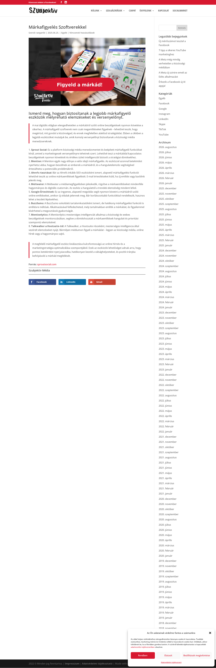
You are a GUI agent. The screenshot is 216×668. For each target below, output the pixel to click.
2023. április (165, 354)
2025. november (168, 193)
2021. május (165, 473)
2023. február (166, 364)
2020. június (165, 529)
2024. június (165, 281)
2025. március (166, 235)
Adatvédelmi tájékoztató (171, 662)
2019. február (166, 612)
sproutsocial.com (46, 264)
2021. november (168, 441)
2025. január (165, 245)
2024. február (166, 302)
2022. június (165, 405)
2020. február (166, 550)
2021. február (166, 488)
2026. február (166, 178)
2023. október (166, 323)
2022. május (165, 410)
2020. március (166, 545)
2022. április (165, 416)
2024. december (167, 250)
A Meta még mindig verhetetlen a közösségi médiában (172, 63)
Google (163, 108)
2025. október (166, 198)
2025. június (165, 219)
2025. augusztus (168, 209)
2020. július (165, 524)
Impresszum (72, 663)
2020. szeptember (169, 514)
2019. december (167, 560)
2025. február (166, 240)
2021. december (167, 436)
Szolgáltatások (114, 11)
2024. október (166, 260)
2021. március (166, 483)
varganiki (40, 32)
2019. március (166, 607)
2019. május (165, 597)
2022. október (166, 385)
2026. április (165, 167)
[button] (210, 632)
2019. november (168, 566)
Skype (162, 124)
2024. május (165, 286)
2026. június (165, 157)
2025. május (165, 224)
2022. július (165, 400)
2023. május (165, 348)
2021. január (165, 493)
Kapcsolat (163, 11)
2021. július (165, 462)
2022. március (166, 421)
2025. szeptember (169, 204)
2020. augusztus (168, 519)
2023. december (167, 312)
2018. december (167, 623)
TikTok (162, 129)
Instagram (164, 113)
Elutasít (168, 655)
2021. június (165, 467)
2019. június (165, 592)
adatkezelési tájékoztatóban (143, 647)
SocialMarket (180, 11)
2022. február (166, 426)
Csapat (132, 11)
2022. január (165, 431)
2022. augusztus (168, 395)
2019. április (165, 602)
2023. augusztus (168, 333)
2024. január (165, 307)
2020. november (168, 504)
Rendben (142, 655)
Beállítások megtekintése (196, 655)
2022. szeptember (169, 390)
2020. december (167, 498)
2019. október (166, 571)
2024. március (166, 297)
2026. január (165, 183)
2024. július (165, 276)
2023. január (165, 369)
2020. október (166, 509)
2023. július (165, 338)
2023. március (166, 359)
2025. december (167, 188)
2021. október (166, 447)
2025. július (165, 214)
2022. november (168, 379)
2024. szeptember (169, 266)
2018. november (168, 628)
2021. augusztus (168, 457)
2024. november (168, 255)
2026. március (166, 173)
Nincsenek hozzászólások (82, 32)
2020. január (165, 555)
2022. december (167, 374)
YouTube (164, 134)
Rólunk (95, 11)
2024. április (165, 292)
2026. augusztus (168, 147)
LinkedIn (163, 119)
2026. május (165, 162)
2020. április (165, 540)
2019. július (165, 586)
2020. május (165, 535)
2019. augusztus (168, 581)
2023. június (165, 343)
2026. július (165, 152)
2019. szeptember (169, 576)
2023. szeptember (169, 328)
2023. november (168, 317)
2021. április (165, 478)
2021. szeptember (169, 452)
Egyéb (64, 32)
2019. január (165, 617)
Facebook (164, 103)
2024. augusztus (168, 271)
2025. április (165, 229)
